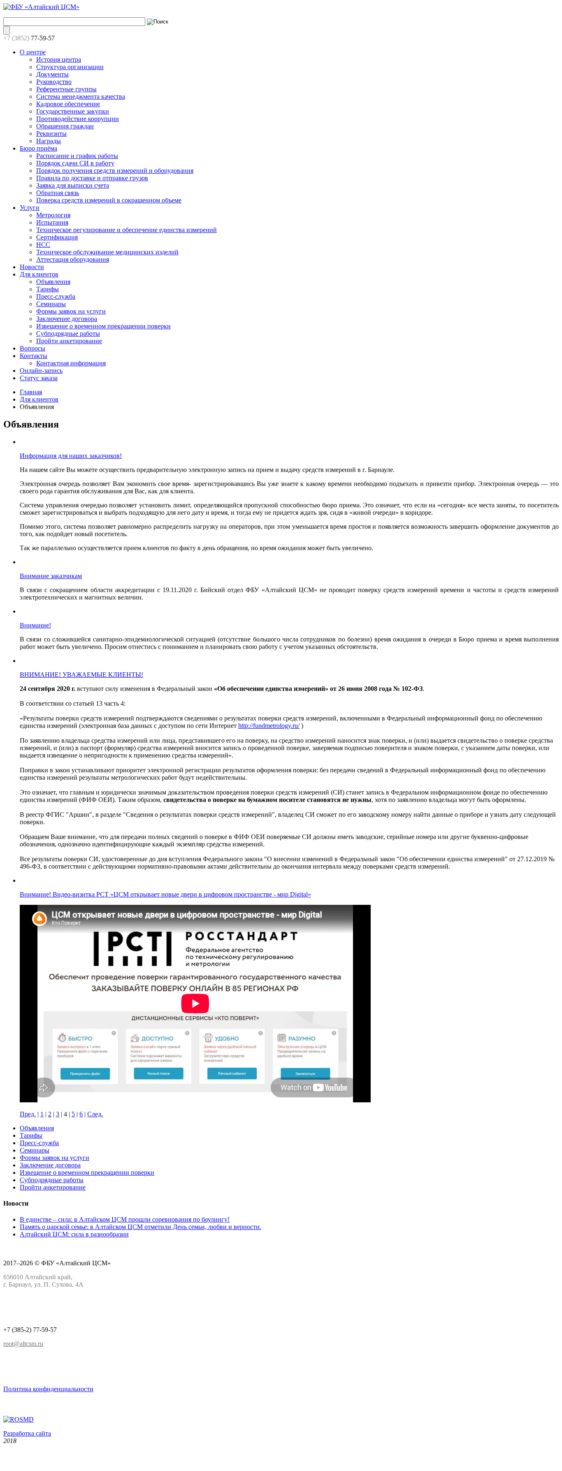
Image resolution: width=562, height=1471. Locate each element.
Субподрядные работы (68, 333)
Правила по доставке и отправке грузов (92, 177)
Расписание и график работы (77, 155)
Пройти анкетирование (69, 340)
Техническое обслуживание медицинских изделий (107, 252)
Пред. (28, 1114)
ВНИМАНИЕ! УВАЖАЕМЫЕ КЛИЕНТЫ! (81, 674)
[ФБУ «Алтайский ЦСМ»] (41, 6)
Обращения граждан (65, 126)
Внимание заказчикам (51, 575)
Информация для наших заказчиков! (71, 455)
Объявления (53, 281)
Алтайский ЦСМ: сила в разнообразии (74, 1234)
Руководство (54, 81)
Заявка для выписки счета (72, 185)
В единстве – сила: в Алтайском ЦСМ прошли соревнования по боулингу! (125, 1219)
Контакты (33, 355)
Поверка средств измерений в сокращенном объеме (108, 200)
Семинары (51, 303)
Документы (52, 74)
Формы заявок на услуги (71, 311)
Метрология (53, 214)
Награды (48, 140)
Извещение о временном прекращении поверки (103, 326)
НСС (43, 244)
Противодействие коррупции (77, 118)
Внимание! (35, 625)
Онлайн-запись (41, 370)
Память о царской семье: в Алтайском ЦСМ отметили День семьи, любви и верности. (140, 1226)
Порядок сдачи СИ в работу (75, 163)
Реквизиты (51, 133)
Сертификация (57, 237)
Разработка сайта (27, 1433)
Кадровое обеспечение (68, 103)
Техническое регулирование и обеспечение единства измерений (126, 229)
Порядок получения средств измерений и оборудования (114, 170)
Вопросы (32, 348)
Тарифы (47, 289)
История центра (58, 59)
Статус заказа (39, 377)
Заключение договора (66, 318)
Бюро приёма (38, 148)
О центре (33, 52)
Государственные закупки (72, 111)
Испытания (52, 222)
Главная (31, 391)
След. (95, 1114)
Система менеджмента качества (80, 96)
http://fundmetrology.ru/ (269, 725)
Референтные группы (66, 89)
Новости (32, 266)
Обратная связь (57, 192)
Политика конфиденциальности (48, 1388)
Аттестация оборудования (72, 259)
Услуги (29, 207)
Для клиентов (39, 274)
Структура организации (70, 66)
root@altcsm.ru (23, 1343)
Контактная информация (71, 363)
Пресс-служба (55, 296)
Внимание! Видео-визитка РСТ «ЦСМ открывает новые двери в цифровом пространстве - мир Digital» (165, 894)
